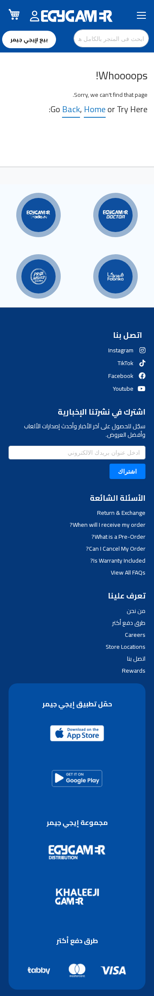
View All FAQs (128, 572)
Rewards (133, 670)
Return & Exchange (121, 512)
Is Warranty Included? (117, 560)
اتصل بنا (136, 658)
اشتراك (127, 471)
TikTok (125, 363)
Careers (135, 634)
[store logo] (77, 16)
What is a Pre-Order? (118, 536)
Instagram (120, 350)
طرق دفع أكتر (128, 623)
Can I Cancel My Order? (115, 548)
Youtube (123, 388)
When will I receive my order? (107, 524)
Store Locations (125, 646)
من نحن (136, 611)
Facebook (120, 376)
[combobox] (111, 38)
